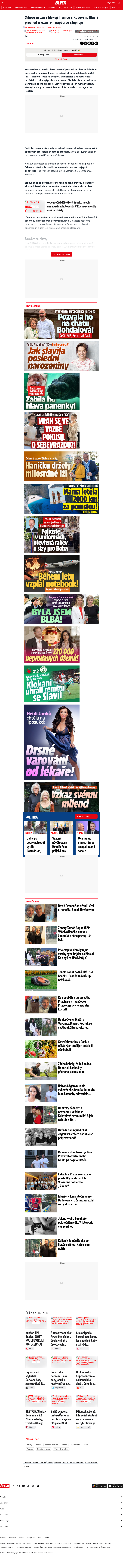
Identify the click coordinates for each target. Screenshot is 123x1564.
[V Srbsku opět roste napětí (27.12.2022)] (61, 31)
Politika (28, 833)
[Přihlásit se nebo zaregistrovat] (119, 2)
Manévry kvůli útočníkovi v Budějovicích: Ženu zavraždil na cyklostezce (76, 1200)
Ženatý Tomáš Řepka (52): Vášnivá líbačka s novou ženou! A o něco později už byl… (74, 933)
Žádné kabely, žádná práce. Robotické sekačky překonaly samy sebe (75, 1067)
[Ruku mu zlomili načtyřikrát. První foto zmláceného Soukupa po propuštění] (41, 1159)
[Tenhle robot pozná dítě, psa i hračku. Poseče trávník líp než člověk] (41, 980)
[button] (99, 1486)
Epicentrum (75, 1445)
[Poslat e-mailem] (96, 43)
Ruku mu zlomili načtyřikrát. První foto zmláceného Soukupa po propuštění (76, 1156)
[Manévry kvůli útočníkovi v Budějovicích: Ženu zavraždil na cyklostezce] (41, 1203)
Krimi (86, 1445)
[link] (13, 1485)
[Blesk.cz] (60, 3)
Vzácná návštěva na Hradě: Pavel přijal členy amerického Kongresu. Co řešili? (60, 844)
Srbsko (50, 1462)
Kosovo (65, 1462)
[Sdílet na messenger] (89, 43)
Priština (27, 1466)
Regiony (30, 1449)
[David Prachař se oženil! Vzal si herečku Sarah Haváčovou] (41, 913)
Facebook (27, 1462)
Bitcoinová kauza (43, 1449)
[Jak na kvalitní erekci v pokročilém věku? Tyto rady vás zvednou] (41, 1226)
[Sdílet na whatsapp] (93, 43)
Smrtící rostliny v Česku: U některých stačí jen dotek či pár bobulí (75, 1045)
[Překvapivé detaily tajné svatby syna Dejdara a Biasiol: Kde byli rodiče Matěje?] (41, 957)
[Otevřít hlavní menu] (2, 2)
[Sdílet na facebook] (82, 43)
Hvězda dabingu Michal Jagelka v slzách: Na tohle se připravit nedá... (75, 1133)
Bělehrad (57, 1462)
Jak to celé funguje (61, 59)
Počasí (64, 1445)
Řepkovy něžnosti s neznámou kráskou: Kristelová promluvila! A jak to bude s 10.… (75, 1113)
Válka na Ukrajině (51, 1445)
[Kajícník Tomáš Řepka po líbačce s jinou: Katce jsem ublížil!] (41, 1248)
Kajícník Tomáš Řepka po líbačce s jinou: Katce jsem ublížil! (74, 1244)
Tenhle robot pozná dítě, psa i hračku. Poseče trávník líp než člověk (76, 975)
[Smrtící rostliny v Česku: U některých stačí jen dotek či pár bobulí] (41, 1049)
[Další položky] (120, 7)
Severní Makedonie (76, 1462)
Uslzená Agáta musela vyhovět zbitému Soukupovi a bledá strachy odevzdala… (76, 1089)
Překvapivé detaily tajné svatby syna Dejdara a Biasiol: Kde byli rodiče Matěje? (76, 953)
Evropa (35, 1462)
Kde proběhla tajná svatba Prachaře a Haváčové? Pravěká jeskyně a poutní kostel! (74, 1003)
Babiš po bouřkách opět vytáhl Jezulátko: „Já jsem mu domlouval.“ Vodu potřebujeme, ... (36, 844)
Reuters (43, 1462)
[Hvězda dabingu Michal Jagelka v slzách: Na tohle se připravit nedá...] (41, 1137)
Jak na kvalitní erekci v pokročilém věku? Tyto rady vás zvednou (75, 1222)
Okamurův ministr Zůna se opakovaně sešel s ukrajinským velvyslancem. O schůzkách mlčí (87, 844)
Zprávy (29, 1445)
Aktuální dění (33, 1439)
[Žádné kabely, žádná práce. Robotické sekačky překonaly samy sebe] (41, 1071)
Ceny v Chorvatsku (61, 1449)
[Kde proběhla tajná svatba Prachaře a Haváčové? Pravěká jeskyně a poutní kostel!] (41, 1004)
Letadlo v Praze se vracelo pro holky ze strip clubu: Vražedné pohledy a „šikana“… (74, 1180)
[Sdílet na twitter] (85, 43)
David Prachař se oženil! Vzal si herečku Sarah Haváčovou (76, 907)
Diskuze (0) (29, 43)
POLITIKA (31, 817)
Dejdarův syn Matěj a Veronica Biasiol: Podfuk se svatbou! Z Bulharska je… (75, 1023)
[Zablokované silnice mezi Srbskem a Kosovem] (36, 31)
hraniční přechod (91, 1462)
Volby (38, 1445)
